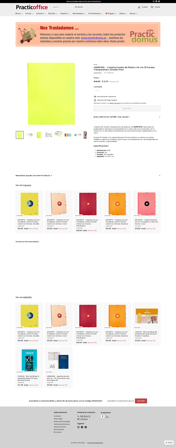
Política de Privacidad (62, 421)
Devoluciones (59, 429)
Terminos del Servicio (62, 424)
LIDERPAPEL (98, 73)
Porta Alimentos (94, 13)
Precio (96, 78)
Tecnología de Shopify (95, 443)
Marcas (133, 13)
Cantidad (98, 87)
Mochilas (52, 13)
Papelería (64, 13)
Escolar (29, 13)
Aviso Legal (58, 419)
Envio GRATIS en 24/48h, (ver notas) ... (112, 117)
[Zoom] (51, 93)
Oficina (18, 13)
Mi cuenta (57, 432)
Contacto (57, 416)
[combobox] (68, 7)
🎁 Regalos (110, 13)
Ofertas (122, 13)
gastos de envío (115, 103)
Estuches (40, 13)
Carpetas (27, 185)
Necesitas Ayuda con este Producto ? (34, 175)
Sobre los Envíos (60, 427)
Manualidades (78, 13)
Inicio (95, 64)
